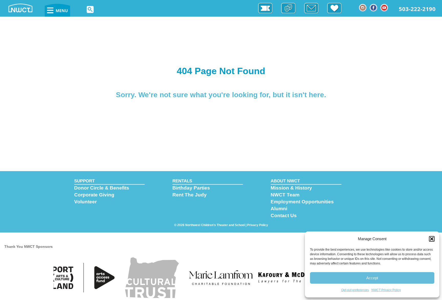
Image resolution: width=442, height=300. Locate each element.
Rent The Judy (189, 194)
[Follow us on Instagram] (363, 8)
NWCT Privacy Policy (386, 290)
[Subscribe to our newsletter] (314, 8)
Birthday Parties (191, 188)
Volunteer (85, 201)
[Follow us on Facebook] (374, 8)
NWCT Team (285, 194)
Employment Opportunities (302, 201)
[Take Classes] (291, 8)
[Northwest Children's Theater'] (25, 8)
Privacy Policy (257, 225)
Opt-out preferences (355, 290)
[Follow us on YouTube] (384, 8)
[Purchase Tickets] (268, 8)
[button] (431, 238)
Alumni (279, 208)
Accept (372, 278)
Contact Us (284, 215)
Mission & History (291, 188)
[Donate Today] (337, 8)
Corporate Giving (94, 194)
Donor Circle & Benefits (101, 188)
